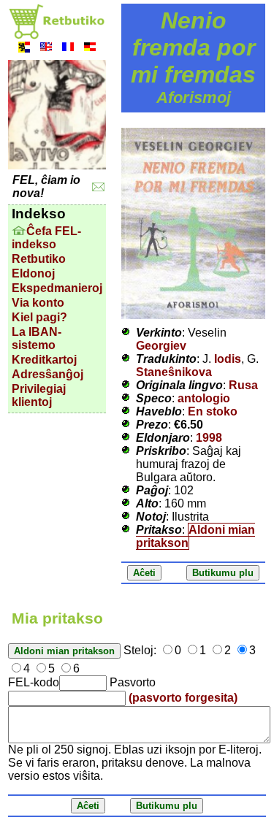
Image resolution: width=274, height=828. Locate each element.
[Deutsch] (89, 48)
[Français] (67, 48)
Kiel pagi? (39, 317)
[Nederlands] (24, 48)
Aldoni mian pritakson (195, 536)
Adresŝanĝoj (47, 374)
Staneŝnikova (174, 372)
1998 (209, 438)
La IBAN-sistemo (36, 338)
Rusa (243, 385)
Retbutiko (39, 259)
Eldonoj (33, 273)
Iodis (227, 359)
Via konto (38, 302)
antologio (204, 398)
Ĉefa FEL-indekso (46, 237)
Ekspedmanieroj (57, 288)
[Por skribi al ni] (98, 187)
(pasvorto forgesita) (183, 697)
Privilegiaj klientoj (39, 395)
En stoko (212, 411)
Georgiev (161, 346)
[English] (46, 48)
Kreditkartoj (44, 359)
